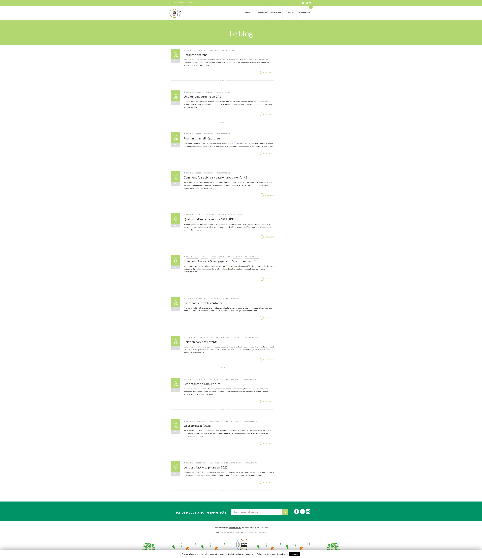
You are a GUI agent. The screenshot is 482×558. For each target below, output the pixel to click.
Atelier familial (192, 257)
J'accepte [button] (294, 554)
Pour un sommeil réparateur (202, 138)
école (198, 92)
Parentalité (214, 50)
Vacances (237, 337)
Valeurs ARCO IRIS (228, 50)
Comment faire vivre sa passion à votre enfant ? (215, 177)
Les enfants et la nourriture (202, 384)
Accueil (248, 13)
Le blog (290, 13)
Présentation (261, 13)
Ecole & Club (201, 50)
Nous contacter (304, 13)
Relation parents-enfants (200, 342)
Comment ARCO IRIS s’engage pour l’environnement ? (220, 261)
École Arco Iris (235, 527)
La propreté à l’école (197, 425)
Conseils (189, 50)
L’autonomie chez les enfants (203, 303)
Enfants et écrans (195, 54)
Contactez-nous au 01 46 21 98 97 (188, 3)
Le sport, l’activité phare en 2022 (206, 467)
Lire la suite (269, 72)
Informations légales (233, 533)
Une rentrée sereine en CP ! (202, 96)
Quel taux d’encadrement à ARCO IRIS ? (210, 219)
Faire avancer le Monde (219, 298)
